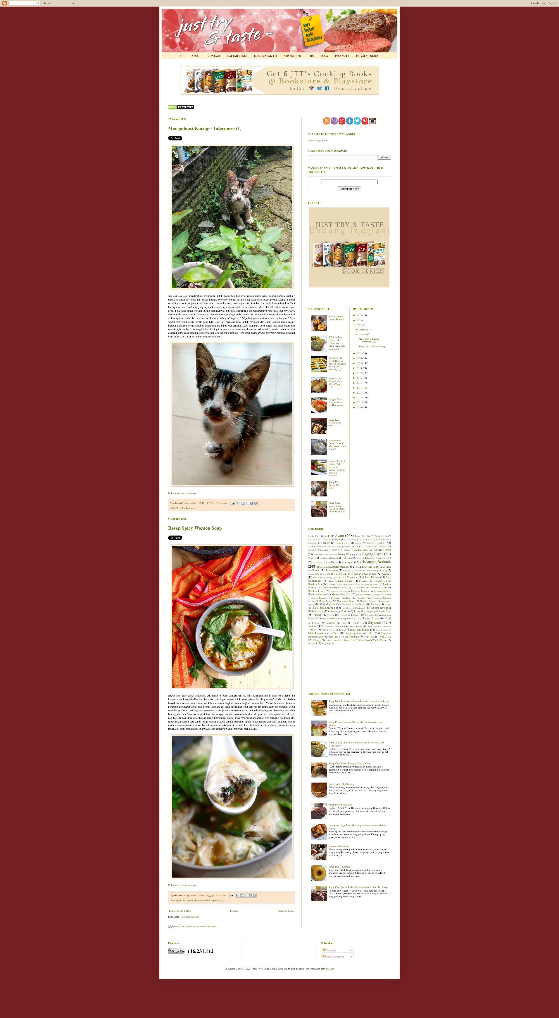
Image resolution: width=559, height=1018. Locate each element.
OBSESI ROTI (292, 56)
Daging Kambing (347, 554)
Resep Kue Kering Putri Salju (335, 484)
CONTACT (214, 56)
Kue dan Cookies (346, 577)
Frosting (370, 558)
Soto (313, 629)
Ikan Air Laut (370, 567)
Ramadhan (369, 615)
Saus (356, 623)
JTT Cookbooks (339, 573)
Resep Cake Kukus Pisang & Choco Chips (350, 763)
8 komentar (221, 895)
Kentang (386, 573)
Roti (388, 618)
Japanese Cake (313, 574)
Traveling (333, 636)
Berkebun (327, 539)
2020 (359, 358)
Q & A (324, 56)
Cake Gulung (336, 546)
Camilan (311, 550)
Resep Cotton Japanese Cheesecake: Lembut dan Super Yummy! (356, 723)
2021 (359, 353)
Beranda (234, 910)
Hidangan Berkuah (202, 900)
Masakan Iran (358, 587)
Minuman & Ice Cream (353, 604)
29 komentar (221, 503)
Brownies (312, 542)
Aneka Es (313, 536)
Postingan (331, 950)
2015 (359, 382)
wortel (312, 643)
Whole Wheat (379, 640)
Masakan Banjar (354, 584)
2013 (359, 392)
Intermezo (190, 508)
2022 (359, 325)
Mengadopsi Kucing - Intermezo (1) (205, 128)
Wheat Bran (364, 640)
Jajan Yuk (358, 570)
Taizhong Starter (382, 630)
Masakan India (342, 587)
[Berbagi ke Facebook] (251, 503)
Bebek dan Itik (381, 536)
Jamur (381, 570)
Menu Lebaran (367, 601)
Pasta (344, 611)
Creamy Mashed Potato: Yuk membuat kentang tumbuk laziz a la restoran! (337, 468)
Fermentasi (359, 558)
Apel (326, 536)
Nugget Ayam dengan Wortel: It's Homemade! (337, 401)
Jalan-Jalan (370, 570)
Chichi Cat (180, 508)
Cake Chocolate (316, 546)
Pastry (357, 611)
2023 (359, 320)
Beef (310, 539)
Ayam (178, 900)
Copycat (317, 554)
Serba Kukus (355, 626)
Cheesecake (323, 549)
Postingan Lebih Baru (180, 910)
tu (345, 637)
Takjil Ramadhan (317, 633)
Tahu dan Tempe (359, 629)
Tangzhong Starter (354, 633)
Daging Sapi (371, 553)
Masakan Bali (315, 584)
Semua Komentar (335, 956)
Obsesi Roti (378, 608)
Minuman (331, 604)
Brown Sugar (382, 539)
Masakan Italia (378, 587)
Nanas (388, 604)
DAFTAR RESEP (237, 56)
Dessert (311, 557)
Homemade (343, 567)
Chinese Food (187, 900)
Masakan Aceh (381, 580)
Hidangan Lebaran (325, 566)
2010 (359, 407)
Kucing (329, 577)
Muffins (375, 604)
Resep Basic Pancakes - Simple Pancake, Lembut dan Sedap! (359, 701)
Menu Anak (325, 601)
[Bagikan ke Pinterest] (255, 503)
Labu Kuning (345, 580)
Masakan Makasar (381, 591)
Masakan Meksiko (341, 594)
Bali (369, 536)
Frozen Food (384, 557)
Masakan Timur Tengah (368, 597)
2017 (359, 373)
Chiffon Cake (361, 549)
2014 (359, 387)
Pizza (331, 614)
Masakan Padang (363, 594)
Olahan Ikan (315, 611)
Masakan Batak (371, 584)
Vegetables (336, 640)
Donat (335, 557)
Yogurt (325, 643)
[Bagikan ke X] (247, 503)
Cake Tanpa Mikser (375, 546)
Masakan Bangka (335, 584)
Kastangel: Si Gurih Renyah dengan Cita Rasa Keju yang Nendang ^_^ (337, 363)
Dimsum (325, 558)
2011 (359, 402)
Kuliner (331, 581)
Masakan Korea (359, 591)
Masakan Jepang (316, 591)
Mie (316, 604)
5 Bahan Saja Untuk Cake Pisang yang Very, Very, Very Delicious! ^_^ (337, 342)
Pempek (370, 611)
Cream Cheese (329, 554)
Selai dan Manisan (334, 626)
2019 (359, 363)
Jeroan (325, 574)
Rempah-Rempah (329, 618)
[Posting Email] (232, 503)
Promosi (344, 615)
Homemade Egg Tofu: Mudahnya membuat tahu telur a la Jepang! (358, 827)
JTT (182, 56)
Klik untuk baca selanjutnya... (183, 492)
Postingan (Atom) (190, 916)
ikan (357, 567)
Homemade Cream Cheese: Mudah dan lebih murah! (337, 445)
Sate (345, 622)
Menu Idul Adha (345, 601)
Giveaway (317, 562)
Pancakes (333, 611)
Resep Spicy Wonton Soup (195, 527)
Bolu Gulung (351, 539)
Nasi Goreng (347, 608)
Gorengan (347, 562)
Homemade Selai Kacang (341, 784)
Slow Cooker (373, 626)
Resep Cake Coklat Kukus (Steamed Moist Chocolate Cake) (337, 507)
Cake (381, 543)
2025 (359, 315)
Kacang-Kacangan (365, 574)
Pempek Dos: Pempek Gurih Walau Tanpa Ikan (336, 383)
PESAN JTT (342, 56)
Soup (221, 900)
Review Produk (371, 618)
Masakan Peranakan (319, 598)
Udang (316, 640)
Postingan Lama (286, 910)
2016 (359, 377)
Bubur (358, 542)
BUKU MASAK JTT (266, 56)
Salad (316, 622)
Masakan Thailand (340, 597)
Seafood (312, 626)
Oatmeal (360, 607)
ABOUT (196, 56)
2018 (359, 368)
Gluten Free (330, 562)
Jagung (347, 570)
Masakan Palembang (382, 594)
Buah (326, 543)
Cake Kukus (351, 546)
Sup (340, 629)
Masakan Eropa (327, 587)
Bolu (337, 539)
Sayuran (214, 900)
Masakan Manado (317, 594)
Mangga (363, 580)
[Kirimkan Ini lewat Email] (239, 503)
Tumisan (354, 636)
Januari (363, 334)
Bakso (358, 536)
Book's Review (366, 539)
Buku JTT (370, 543)
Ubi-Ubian (385, 636)
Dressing (348, 558)
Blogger (330, 968)
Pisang (317, 615)
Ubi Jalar (369, 636)
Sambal (330, 623)
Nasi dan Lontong (324, 608)
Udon (328, 640)
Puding (354, 614)
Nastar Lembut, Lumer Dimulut (336, 318)
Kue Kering (372, 577)
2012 (359, 397)
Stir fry (332, 630)
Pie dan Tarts (384, 611)
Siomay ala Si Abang (339, 845)
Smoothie (387, 626)
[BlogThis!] (243, 503)
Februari (364, 329)
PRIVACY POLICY (367, 56)
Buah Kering (342, 542)
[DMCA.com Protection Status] (181, 109)
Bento (318, 539)
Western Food (349, 640)
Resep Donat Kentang (339, 866)
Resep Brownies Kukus (340, 804)
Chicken (347, 550)
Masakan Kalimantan (339, 591)
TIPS (311, 56)
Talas (335, 633)
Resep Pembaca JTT (350, 618)
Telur (370, 633)
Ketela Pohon (318, 577)
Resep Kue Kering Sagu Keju (335, 422)
